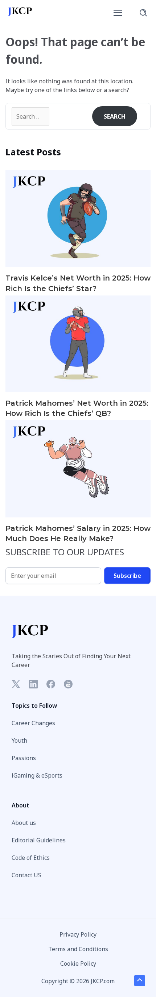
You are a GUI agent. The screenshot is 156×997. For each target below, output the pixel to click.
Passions (24, 758)
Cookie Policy (78, 964)
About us (24, 823)
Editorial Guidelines (39, 840)
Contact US (26, 875)
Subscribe (127, 576)
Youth (19, 740)
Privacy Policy (78, 934)
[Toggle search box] (143, 12)
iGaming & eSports (37, 775)
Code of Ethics (31, 858)
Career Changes (33, 723)
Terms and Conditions (78, 949)
